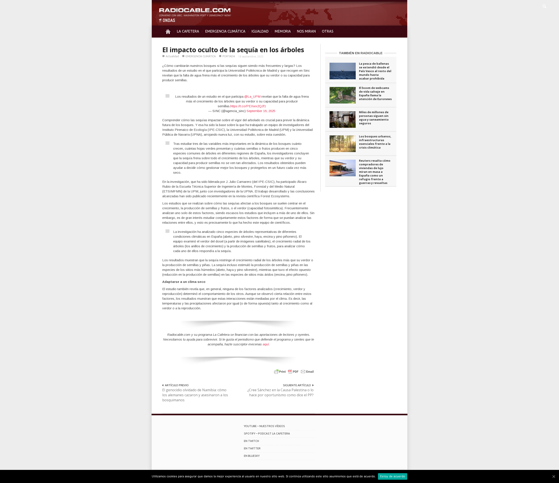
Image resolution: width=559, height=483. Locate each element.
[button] (544, 5)
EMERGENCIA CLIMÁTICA (225, 31)
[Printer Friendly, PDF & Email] (294, 371)
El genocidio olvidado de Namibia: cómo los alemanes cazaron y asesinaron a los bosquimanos (195, 395)
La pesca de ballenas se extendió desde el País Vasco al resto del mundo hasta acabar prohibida (375, 71)
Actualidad (172, 56)
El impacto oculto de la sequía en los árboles (233, 49)
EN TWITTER (252, 448)
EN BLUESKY (252, 455)
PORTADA (229, 56)
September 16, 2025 (261, 111)
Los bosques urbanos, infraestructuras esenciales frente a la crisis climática (375, 141)
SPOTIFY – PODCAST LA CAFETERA (267, 433)
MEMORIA (283, 31)
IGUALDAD (260, 31)
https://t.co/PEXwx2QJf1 (248, 106)
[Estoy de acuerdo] (553, 476)
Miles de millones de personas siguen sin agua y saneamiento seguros (374, 117)
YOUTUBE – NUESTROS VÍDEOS (264, 426)
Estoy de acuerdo (392, 476)
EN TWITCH (251, 440)
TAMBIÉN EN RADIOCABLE (361, 53)
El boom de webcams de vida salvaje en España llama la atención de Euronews (375, 93)
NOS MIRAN (306, 31)
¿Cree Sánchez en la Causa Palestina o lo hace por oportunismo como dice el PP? (280, 392)
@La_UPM (252, 96)
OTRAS (327, 31)
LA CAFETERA (188, 31)
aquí (266, 344)
